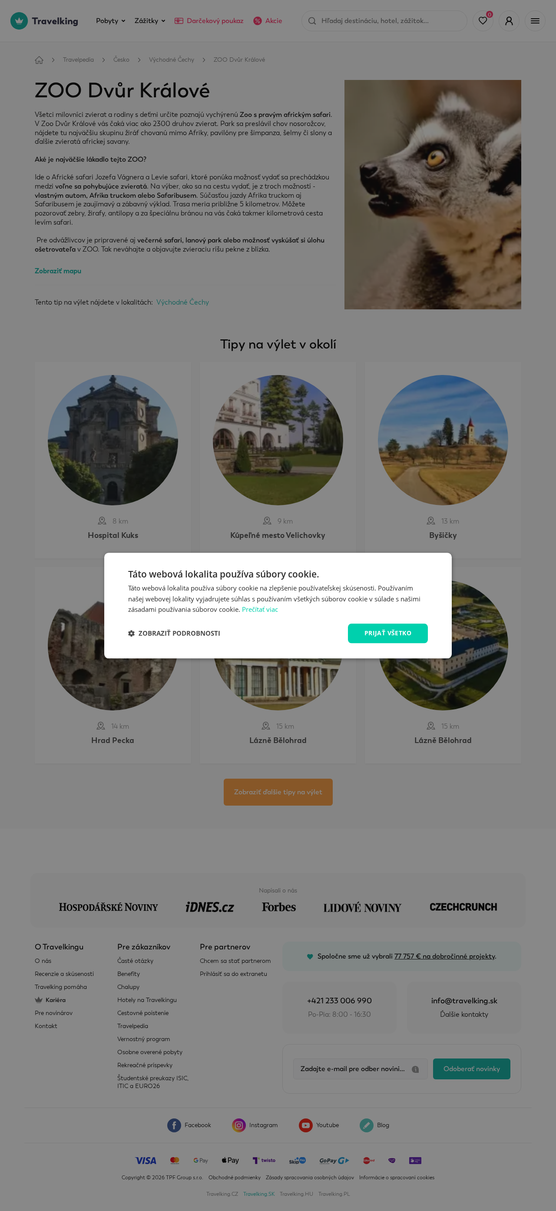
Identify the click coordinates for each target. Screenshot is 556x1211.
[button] (174, 633)
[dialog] (278, 605)
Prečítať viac (260, 609)
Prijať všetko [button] (387, 633)
